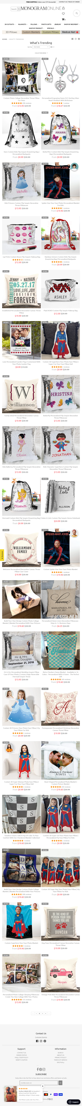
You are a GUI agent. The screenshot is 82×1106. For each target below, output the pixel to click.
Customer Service (41, 1037)
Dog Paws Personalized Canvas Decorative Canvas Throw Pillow (60, 944)
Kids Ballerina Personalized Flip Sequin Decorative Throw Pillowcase (21, 468)
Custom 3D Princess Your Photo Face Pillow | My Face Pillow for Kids (21, 729)
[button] (42, 1086)
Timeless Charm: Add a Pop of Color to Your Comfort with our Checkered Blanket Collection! (21, 836)
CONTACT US (63, 2)
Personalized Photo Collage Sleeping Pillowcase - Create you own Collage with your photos (21, 995)
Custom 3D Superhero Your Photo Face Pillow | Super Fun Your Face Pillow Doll (60, 363)
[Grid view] (51, 47)
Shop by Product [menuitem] (36, 28)
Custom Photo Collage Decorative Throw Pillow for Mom (21, 99)
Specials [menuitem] (50, 28)
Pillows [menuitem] (34, 24)
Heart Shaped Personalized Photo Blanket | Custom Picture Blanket (60, 783)
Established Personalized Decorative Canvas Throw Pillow (21, 311)
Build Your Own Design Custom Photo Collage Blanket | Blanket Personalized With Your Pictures (21, 622)
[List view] (53, 47)
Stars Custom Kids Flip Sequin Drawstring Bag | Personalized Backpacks (21, 153)
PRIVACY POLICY (60, 1057)
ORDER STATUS (21, 1055)
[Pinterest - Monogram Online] (79, 39)
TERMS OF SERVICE (60, 1060)
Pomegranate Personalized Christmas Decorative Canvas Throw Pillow (60, 729)
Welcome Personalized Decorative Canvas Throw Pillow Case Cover (21, 570)
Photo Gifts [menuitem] (46, 24)
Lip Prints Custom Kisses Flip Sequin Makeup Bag (21, 257)
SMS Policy (60, 1062)
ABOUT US (60, 1055)
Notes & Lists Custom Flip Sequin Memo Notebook (60, 518)
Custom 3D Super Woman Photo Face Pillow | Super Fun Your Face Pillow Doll (21, 783)
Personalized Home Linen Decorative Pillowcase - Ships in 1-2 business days (60, 622)
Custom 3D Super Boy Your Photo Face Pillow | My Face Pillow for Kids (61, 890)
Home (4, 39)
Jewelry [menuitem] (57, 24)
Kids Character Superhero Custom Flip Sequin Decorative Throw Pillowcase (60, 468)
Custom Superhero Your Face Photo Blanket (21, 943)
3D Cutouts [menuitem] (9, 24)
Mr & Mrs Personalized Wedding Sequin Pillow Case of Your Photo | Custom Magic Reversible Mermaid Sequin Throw (21, 674)
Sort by (30, 47)
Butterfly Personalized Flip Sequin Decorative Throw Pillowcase (60, 416)
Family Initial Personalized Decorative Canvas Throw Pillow (21, 416)
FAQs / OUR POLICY (21, 1057)
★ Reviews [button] (2, 555)
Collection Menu (40, 53)
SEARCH (60, 1053)
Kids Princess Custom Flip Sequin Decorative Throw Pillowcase (21, 204)
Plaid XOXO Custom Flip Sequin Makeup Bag (61, 310)
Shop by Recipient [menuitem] (71, 24)
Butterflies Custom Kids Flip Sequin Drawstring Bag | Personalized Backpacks (60, 153)
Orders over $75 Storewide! (41, 2)
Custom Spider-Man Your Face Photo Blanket (61, 569)
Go (60, 1083)
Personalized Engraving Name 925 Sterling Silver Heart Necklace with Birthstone (60, 99)
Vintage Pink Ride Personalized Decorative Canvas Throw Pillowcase (61, 995)
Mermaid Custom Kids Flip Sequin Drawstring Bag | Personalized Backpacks (21, 519)
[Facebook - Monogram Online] (72, 39)
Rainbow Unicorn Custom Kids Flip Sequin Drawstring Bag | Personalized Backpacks (60, 258)
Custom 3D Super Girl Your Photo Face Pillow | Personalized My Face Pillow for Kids (60, 836)
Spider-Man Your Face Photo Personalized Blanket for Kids (60, 204)
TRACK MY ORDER (74, 2)
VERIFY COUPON (21, 1060)
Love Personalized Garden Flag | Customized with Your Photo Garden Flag (21, 363)
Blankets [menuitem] (22, 24)
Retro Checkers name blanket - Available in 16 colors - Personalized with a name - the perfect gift (60, 674)
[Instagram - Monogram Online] (76, 39)
